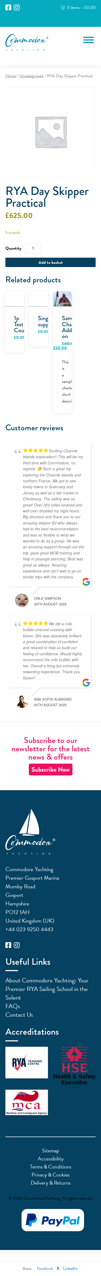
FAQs (12, 1006)
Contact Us (19, 1014)
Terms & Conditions (50, 1167)
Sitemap (50, 1150)
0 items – (81, 7)
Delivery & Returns (51, 1183)
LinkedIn (70, 1268)
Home (10, 76)
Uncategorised (31, 76)
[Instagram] (17, 8)
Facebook (45, 1268)
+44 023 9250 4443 (29, 929)
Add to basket (51, 262)
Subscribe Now (51, 769)
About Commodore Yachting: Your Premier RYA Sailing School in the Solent (47, 989)
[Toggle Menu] (88, 40)
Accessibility (51, 1159)
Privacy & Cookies (50, 1175)
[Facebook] (8, 8)
